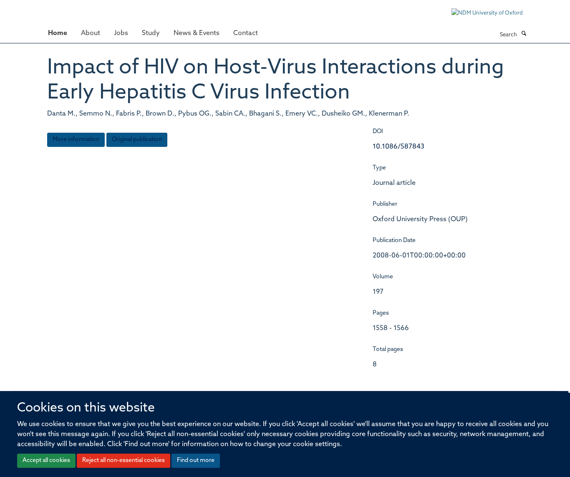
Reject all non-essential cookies (123, 460)
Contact (245, 33)
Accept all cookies (46, 460)
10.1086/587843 (398, 147)
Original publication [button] (137, 139)
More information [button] (76, 139)
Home (57, 33)
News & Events (196, 33)
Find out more (195, 460)
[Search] (523, 34)
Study (151, 33)
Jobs (121, 33)
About (90, 33)
